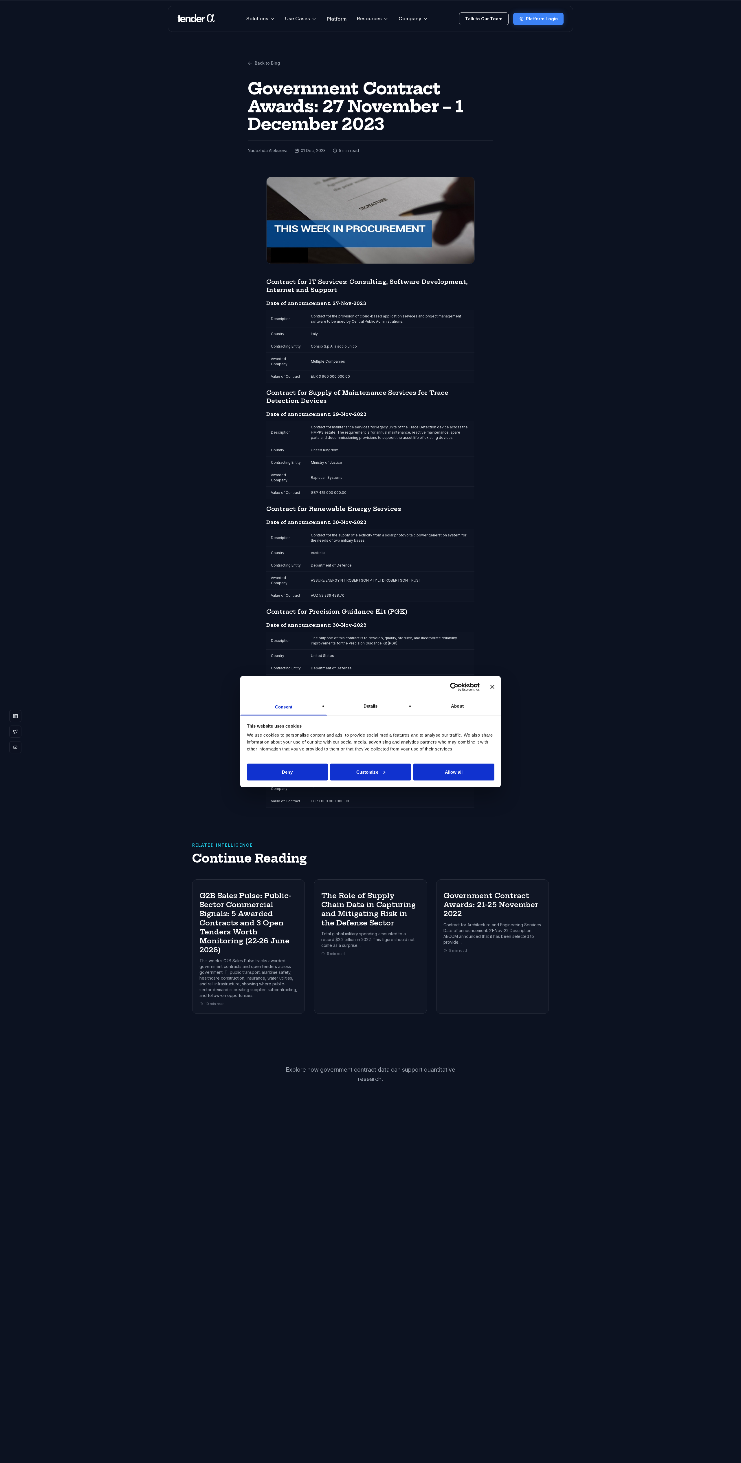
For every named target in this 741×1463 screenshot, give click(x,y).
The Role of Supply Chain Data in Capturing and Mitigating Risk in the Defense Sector (368, 909)
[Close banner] (492, 687)
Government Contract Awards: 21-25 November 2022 (490, 904)
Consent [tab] (283, 706)
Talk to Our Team (483, 18)
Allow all (454, 771)
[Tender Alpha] (196, 19)
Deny (287, 771)
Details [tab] (371, 705)
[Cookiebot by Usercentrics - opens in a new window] (454, 687)
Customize (367, 771)
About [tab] (457, 705)
